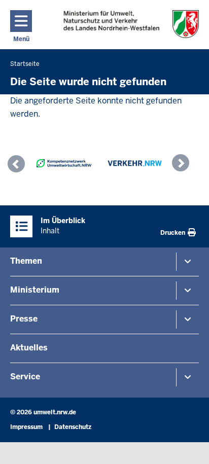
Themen (26, 261)
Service (25, 376)
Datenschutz (72, 427)
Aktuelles (29, 347)
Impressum (26, 427)
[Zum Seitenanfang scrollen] (189, 445)
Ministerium (34, 289)
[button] (18, 165)
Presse (24, 318)
